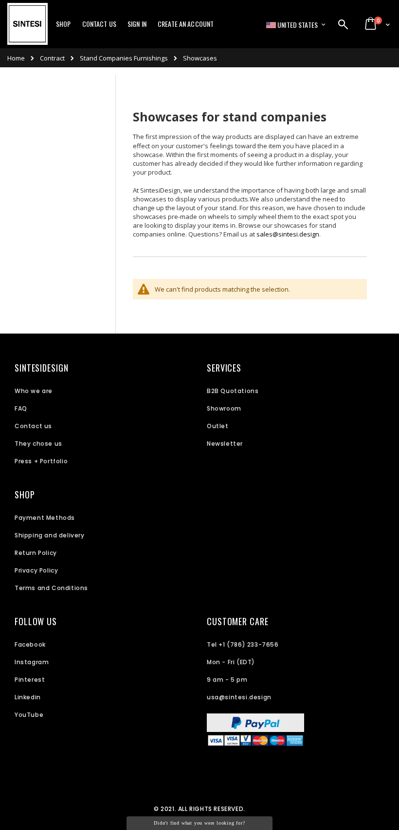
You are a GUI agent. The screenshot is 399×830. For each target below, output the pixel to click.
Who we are (34, 391)
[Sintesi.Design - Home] (27, 29)
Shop (63, 24)
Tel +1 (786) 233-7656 (243, 644)
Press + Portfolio (41, 461)
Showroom (224, 408)
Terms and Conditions (51, 588)
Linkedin (28, 697)
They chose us (38, 443)
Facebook (30, 644)
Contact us (33, 426)
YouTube (29, 715)
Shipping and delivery (50, 535)
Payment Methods (45, 518)
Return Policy (36, 553)
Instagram (32, 662)
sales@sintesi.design (287, 234)
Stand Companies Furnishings (124, 58)
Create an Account (186, 24)
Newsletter (225, 443)
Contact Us (99, 24)
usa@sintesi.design (239, 697)
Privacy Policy (36, 570)
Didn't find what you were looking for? (199, 823)
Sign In (136, 24)
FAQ (21, 408)
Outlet (218, 426)
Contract (52, 58)
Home (16, 58)
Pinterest (30, 679)
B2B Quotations (232, 391)
